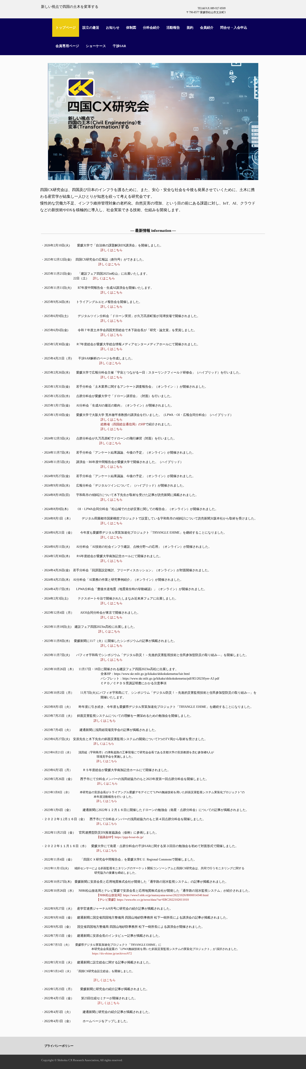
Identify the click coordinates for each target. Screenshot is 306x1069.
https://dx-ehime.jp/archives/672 (112, 953)
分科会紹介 (151, 27)
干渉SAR (119, 46)
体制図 (131, 27)
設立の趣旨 (90, 27)
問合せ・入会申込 (233, 27)
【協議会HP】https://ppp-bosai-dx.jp (118, 837)
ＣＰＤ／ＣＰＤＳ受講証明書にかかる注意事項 (133, 683)
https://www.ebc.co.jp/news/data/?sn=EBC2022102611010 (153, 899)
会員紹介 (206, 27)
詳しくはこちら (112, 523)
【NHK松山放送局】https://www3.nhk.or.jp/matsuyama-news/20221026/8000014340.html (153, 895)
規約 (190, 27)
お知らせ (112, 27)
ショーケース (96, 46)
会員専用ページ (67, 46)
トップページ (66, 27)
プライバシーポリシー (58, 1045)
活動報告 (173, 27)
